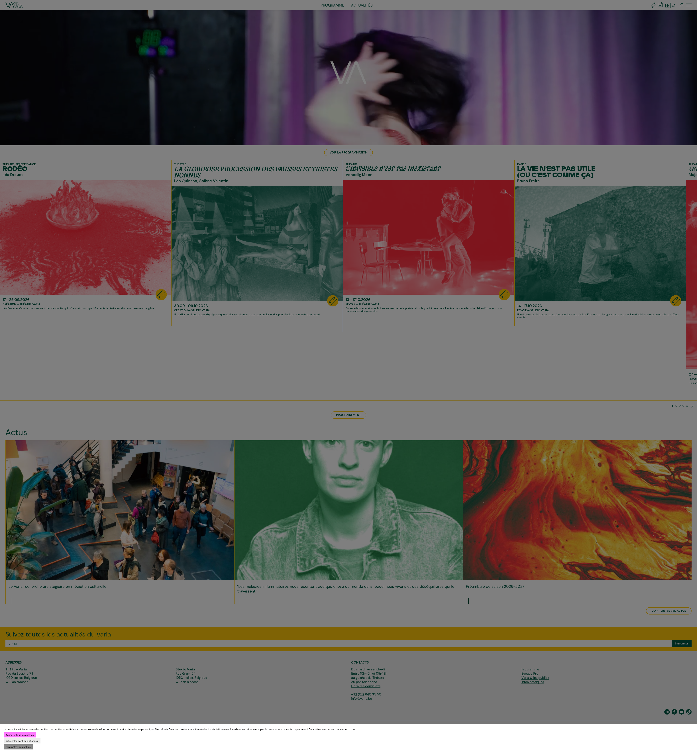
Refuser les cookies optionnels (22, 741)
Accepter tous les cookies (20, 735)
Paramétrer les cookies (18, 747)
